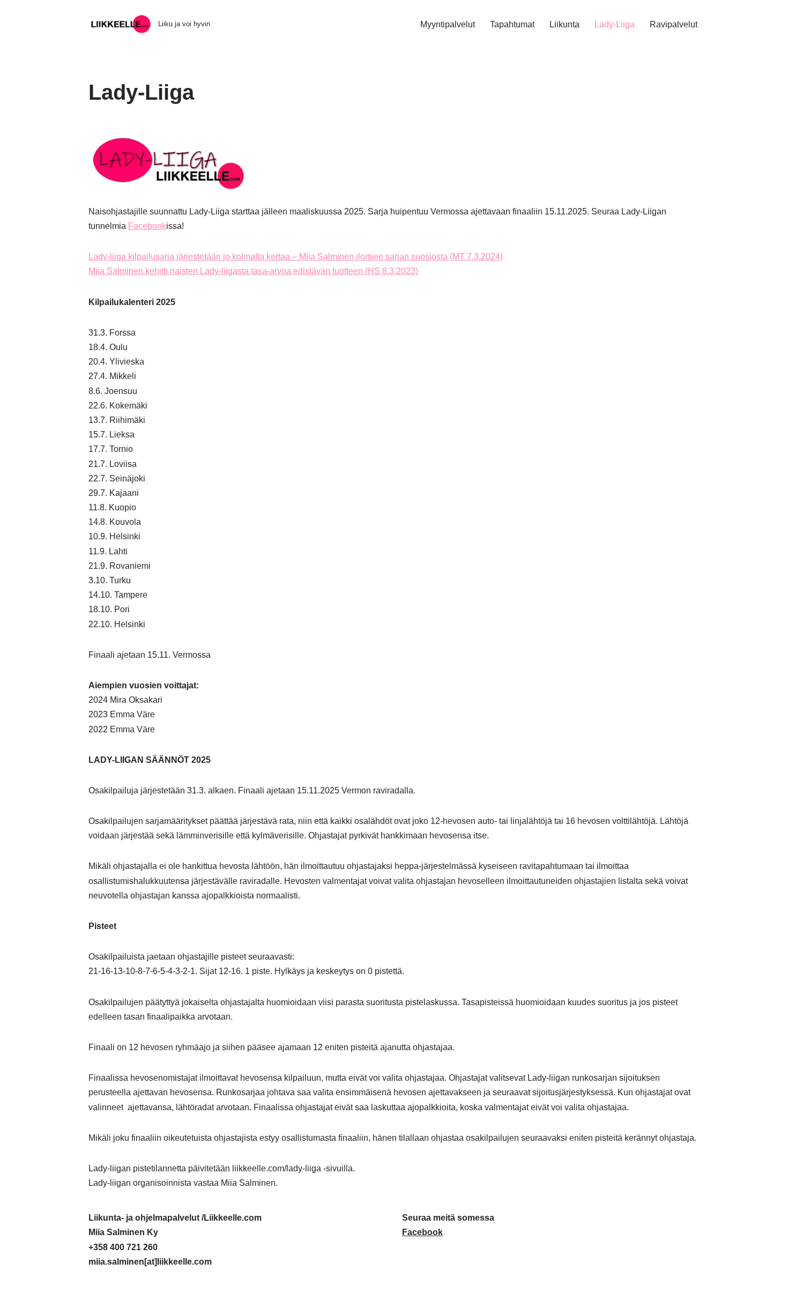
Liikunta (564, 24)
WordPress (160, 1301)
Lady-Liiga (614, 24)
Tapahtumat (512, 24)
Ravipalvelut (673, 24)
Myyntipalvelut (447, 24)
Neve (98, 1301)
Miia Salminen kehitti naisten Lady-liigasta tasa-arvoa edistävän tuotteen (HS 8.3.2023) (253, 271)
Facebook (147, 226)
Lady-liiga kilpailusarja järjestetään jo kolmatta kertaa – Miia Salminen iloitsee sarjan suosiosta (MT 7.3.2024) (295, 256)
